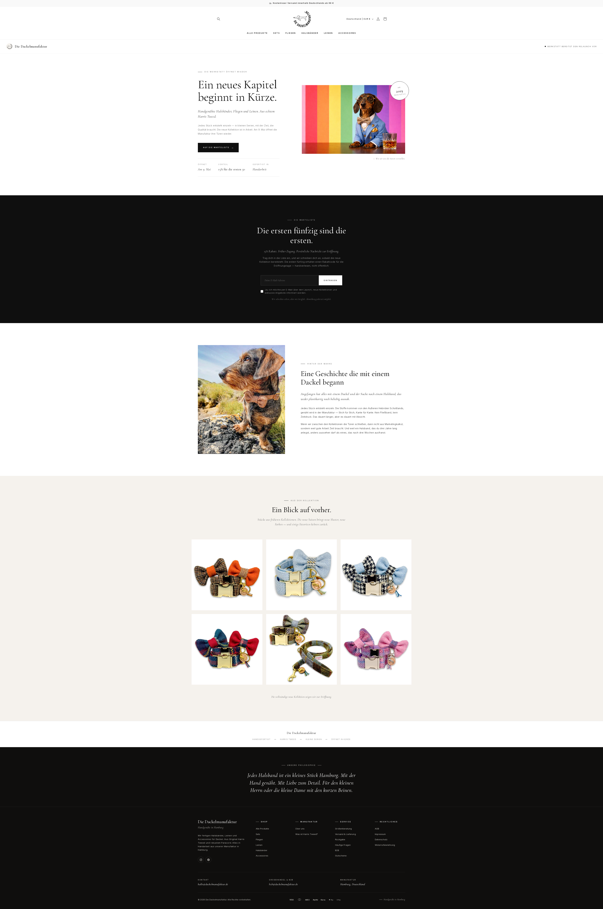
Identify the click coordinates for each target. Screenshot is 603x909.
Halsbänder (261, 850)
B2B (337, 850)
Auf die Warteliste (216, 147)
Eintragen (330, 280)
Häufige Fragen (343, 845)
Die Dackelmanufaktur (217, 821)
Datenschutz (381, 839)
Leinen (259, 845)
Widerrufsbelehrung (385, 845)
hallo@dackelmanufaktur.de (213, 884)
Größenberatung (343, 828)
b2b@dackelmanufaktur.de (283, 884)
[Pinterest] (208, 860)
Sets (258, 834)
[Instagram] (201, 860)
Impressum (380, 834)
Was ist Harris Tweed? (306, 834)
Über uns (299, 828)
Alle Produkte (262, 828)
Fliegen (259, 839)
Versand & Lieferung (345, 834)
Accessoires (262, 855)
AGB (377, 828)
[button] (218, 19)
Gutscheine (341, 855)
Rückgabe (340, 839)
